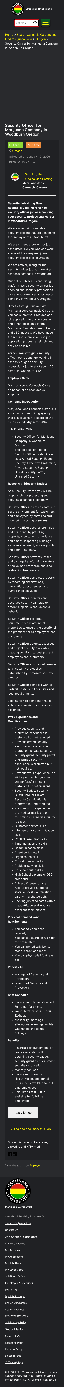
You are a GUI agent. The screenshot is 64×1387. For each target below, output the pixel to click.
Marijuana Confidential (39, 8)
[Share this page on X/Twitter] (20, 1155)
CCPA (26, 1379)
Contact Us (49, 1379)
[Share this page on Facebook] (10, 1155)
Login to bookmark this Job (32, 1129)
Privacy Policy (13, 1379)
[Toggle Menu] (45, 23)
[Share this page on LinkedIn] (15, 1155)
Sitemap (36, 1379)
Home (9, 34)
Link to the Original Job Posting (38, 176)
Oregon (41, 39)
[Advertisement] (32, 88)
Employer (35, 1165)
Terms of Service (45, 1375)
